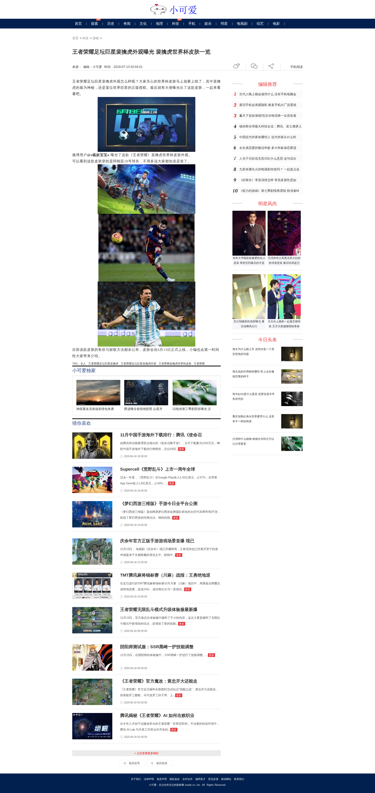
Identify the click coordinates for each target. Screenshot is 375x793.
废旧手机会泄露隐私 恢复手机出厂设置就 (267, 105)
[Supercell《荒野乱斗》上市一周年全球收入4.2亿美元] (92, 492)
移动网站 (226, 779)
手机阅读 (296, 66)
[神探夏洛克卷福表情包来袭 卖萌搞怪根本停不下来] (99, 404)
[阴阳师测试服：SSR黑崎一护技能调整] (92, 669)
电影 (276, 24)
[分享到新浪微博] (238, 65)
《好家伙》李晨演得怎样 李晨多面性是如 (267, 180)
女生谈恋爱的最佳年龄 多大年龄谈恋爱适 (267, 147)
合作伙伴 (187, 779)
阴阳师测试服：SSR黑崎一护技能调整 (157, 646)
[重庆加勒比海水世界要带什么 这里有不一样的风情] (292, 427)
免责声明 (162, 779)
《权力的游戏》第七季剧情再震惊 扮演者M (269, 190)
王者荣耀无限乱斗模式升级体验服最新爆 (158, 609)
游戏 (96, 38)
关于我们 (136, 779)
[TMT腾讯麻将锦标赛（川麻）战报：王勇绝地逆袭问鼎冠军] (92, 598)
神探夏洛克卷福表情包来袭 (95, 409)
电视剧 (242, 24)
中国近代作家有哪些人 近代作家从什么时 (267, 137)
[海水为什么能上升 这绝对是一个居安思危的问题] (292, 360)
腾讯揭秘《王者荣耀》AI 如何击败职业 (157, 715)
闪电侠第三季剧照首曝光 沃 (192, 409)
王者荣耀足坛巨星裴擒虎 (103, 363)
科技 (175, 24)
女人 (83, 363)
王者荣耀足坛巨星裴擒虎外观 (138, 363)
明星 (224, 24)
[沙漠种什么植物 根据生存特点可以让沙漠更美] (292, 450)
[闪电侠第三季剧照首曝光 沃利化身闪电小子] (196, 404)
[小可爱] (187, 9)
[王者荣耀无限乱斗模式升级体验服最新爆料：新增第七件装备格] (92, 632)
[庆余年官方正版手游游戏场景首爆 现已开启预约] (92, 563)
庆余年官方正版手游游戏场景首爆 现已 (157, 540)
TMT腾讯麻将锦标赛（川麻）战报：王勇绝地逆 (165, 575)
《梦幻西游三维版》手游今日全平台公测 (158, 503)
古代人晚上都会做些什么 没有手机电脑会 (267, 94)
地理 (159, 24)
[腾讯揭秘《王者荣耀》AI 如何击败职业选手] (92, 738)
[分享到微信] (255, 65)
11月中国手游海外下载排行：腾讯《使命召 (161, 434)
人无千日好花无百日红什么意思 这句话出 (267, 158)
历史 (110, 24)
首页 (78, 24)
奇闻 (126, 24)
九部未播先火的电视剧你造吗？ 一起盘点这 (269, 169)
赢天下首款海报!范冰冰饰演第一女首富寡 (267, 115)
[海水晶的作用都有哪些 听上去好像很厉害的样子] (292, 382)
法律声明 (149, 779)
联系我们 (239, 779)
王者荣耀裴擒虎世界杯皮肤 (175, 363)
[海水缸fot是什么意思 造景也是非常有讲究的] (292, 405)
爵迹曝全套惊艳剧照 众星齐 (143, 409)
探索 (94, 24)
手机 (191, 24)
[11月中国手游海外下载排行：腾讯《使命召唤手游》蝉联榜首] (92, 457)
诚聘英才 (200, 779)
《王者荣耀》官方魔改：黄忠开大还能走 (158, 681)
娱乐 (208, 24)
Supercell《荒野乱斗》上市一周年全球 (157, 469)
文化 (143, 24)
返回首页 (134, 763)
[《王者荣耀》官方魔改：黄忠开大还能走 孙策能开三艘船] (92, 704)
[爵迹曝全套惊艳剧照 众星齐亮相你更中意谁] (147, 404)
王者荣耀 (199, 363)
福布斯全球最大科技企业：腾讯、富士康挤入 (270, 126)
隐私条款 (175, 779)
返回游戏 (161, 763)
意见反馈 (213, 779)
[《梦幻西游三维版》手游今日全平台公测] (92, 526)
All (203, 784)
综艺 (260, 24)
